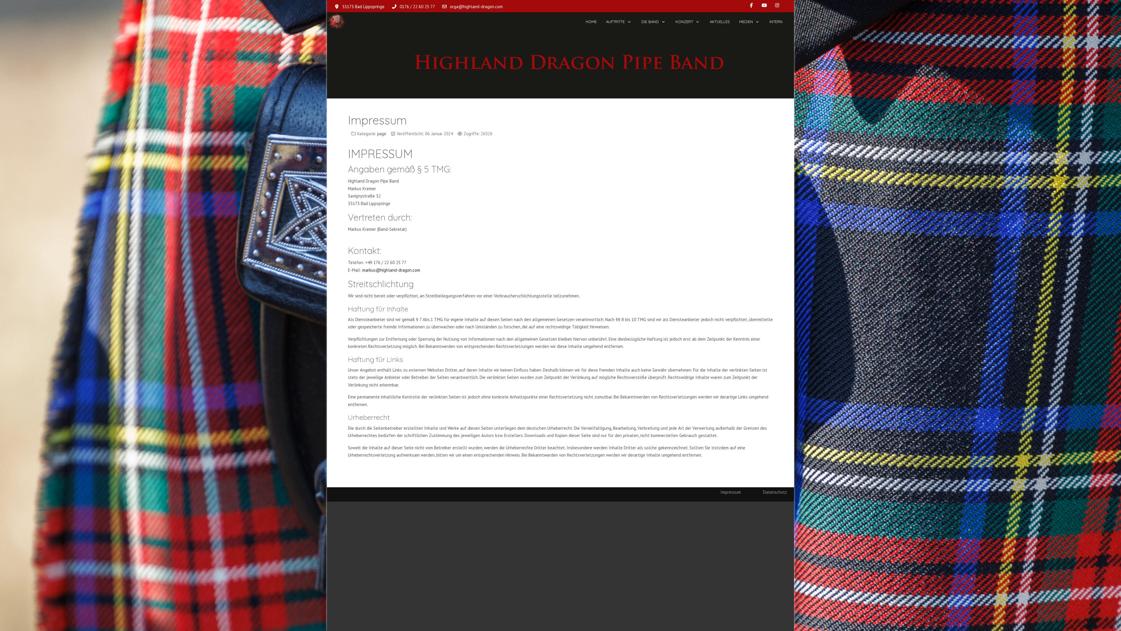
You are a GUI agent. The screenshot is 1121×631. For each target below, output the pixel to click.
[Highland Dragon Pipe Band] (336, 21)
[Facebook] (751, 5)
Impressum (730, 492)
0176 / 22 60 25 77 (417, 6)
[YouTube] (764, 5)
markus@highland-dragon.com (391, 270)
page (381, 133)
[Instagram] (777, 5)
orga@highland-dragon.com (476, 6)
